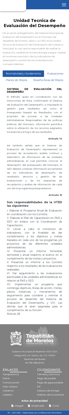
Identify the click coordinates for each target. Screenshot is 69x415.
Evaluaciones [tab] (55, 73)
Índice (6, 378)
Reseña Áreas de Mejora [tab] (48, 80)
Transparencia (11, 374)
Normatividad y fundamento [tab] (23, 73)
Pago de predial (46, 378)
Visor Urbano (10, 386)
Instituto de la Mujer (48, 390)
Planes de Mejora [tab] (16, 80)
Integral (19, 405)
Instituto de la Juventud (50, 394)
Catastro (8, 394)
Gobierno (8, 390)
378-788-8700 (36, 362)
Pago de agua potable (50, 382)
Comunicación (11, 382)
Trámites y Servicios (48, 374)
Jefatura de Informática (51, 413)
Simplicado (37, 405)
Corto (55, 405)
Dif (38, 386)
